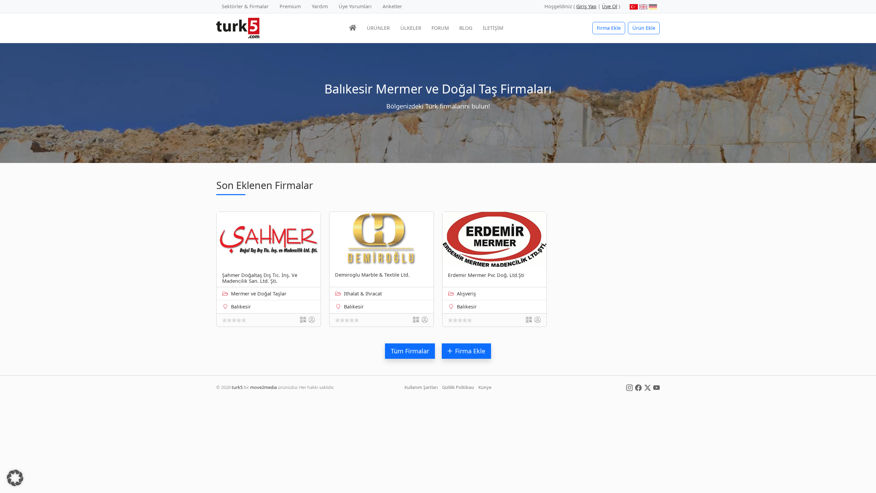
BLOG (465, 28)
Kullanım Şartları (421, 387)
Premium (290, 6)
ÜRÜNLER (378, 28)
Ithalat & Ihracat (363, 293)
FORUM (440, 28)
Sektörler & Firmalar (245, 6)
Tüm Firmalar (410, 351)
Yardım (320, 6)
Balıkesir (241, 306)
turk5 (237, 387)
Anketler (392, 6)
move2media (263, 387)
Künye (484, 387)
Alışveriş (466, 293)
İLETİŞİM (493, 28)
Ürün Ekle (643, 28)
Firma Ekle (609, 28)
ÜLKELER (410, 28)
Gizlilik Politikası (458, 387)
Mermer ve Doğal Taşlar (258, 293)
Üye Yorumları (355, 6)
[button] (15, 478)
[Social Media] (629, 387)
